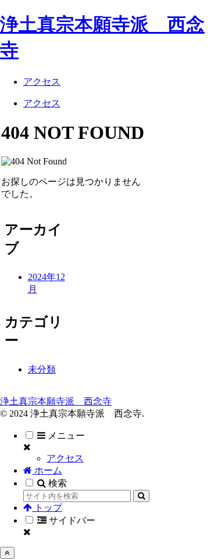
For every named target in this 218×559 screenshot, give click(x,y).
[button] (141, 496)
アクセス (65, 458)
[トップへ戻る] (7, 553)
